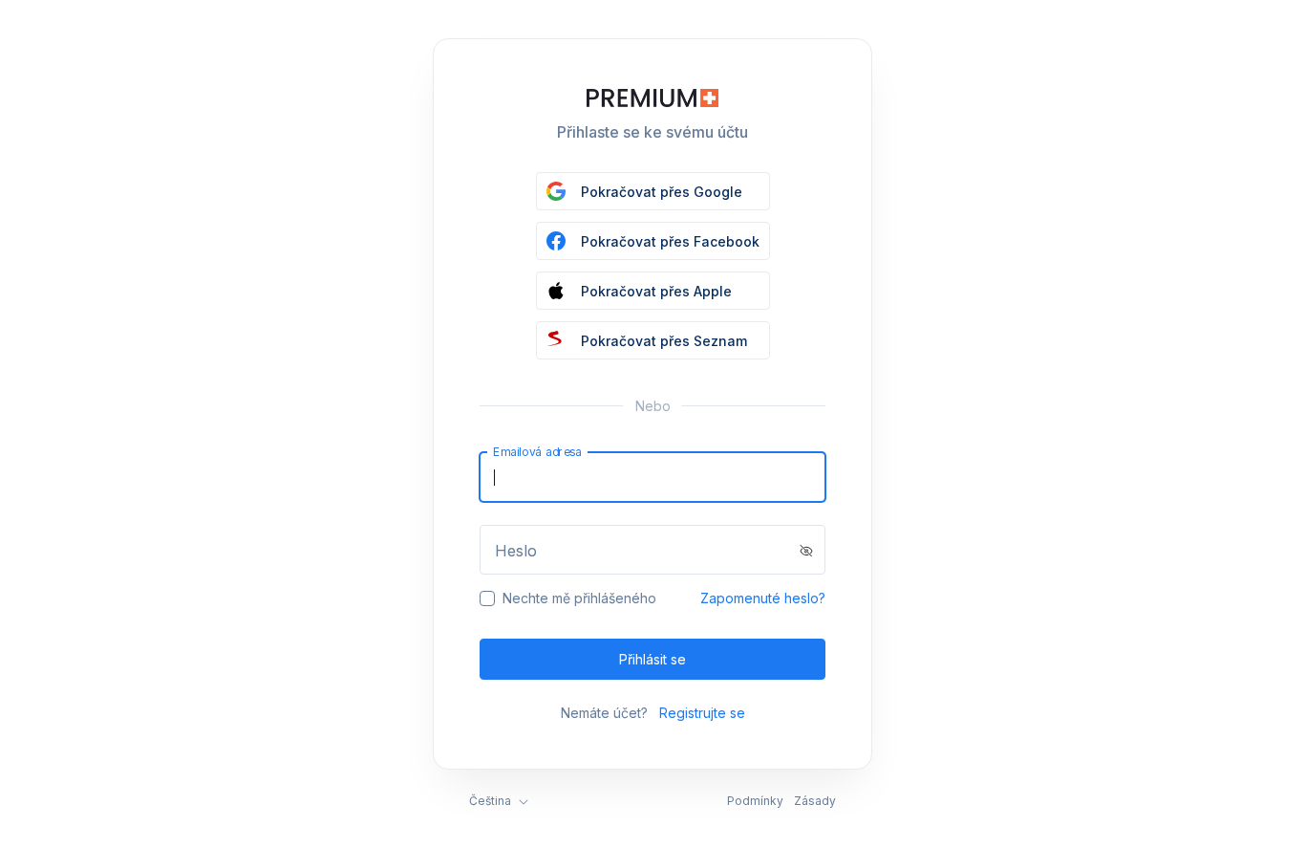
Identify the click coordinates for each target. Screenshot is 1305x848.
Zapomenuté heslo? (762, 598)
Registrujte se (702, 713)
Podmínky (755, 801)
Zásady (815, 801)
